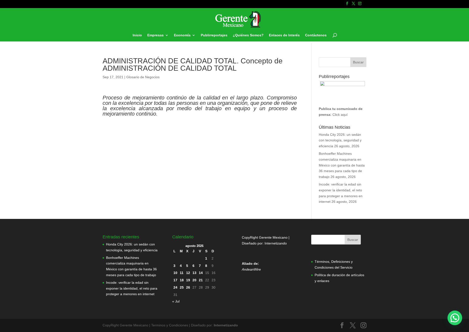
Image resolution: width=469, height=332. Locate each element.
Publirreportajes (214, 35)
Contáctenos (316, 35)
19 (188, 280)
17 (175, 280)
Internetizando (276, 243)
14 (201, 273)
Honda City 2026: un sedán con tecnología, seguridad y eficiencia (340, 140)
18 (182, 280)
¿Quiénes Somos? (248, 35)
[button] (455, 318)
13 (194, 273)
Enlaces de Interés (284, 35)
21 (201, 280)
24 (175, 287)
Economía (182, 35)
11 (181, 273)
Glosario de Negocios (143, 77)
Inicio (137, 35)
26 (188, 287)
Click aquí (340, 115)
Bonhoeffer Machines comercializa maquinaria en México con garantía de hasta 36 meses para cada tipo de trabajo (342, 165)
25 (182, 287)
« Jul (176, 301)
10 (175, 273)
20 (194, 280)
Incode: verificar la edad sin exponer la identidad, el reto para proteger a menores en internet (131, 288)
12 (188, 273)
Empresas (155, 35)
